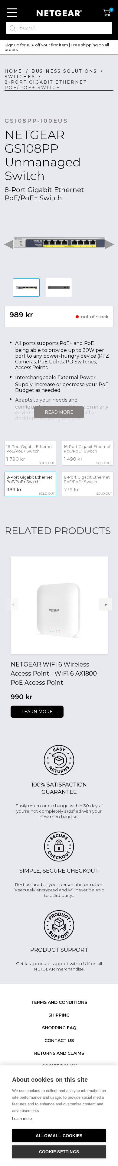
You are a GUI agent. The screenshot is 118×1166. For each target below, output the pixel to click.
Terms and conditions (59, 1002)
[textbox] (59, 28)
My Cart (106, 12)
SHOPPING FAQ (59, 1028)
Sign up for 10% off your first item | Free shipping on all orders (57, 47)
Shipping (59, 1015)
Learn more (37, 711)
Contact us (59, 1040)
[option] (59, 47)
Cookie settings (59, 1152)
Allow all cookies (59, 1136)
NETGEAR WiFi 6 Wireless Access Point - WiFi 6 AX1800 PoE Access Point (54, 673)
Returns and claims (59, 1053)
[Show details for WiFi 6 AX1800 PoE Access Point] (59, 605)
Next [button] (109, 242)
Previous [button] (8, 242)
